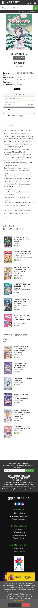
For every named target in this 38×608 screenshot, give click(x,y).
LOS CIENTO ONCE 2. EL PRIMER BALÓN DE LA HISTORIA (22, 301)
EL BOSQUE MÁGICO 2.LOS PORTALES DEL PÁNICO (22, 240)
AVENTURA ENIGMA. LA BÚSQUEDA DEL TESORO (22, 286)
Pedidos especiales (19, 551)
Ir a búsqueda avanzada (27, 12)
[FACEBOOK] (15, 504)
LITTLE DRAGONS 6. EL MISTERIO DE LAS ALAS (22, 253)
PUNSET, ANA (19, 58)
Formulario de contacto (19, 519)
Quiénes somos (19, 548)
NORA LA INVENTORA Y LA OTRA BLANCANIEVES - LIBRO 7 (22, 318)
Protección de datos (19, 538)
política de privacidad (25, 489)
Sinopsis (9, 125)
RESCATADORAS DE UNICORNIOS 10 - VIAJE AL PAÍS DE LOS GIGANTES (22, 271)
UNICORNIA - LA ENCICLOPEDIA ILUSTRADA (20, 365)
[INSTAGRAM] (22, 504)
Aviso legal (19, 529)
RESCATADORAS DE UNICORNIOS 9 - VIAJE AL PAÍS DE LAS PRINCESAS (22, 413)
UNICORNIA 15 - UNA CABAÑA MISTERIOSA (22, 428)
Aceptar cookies (14, 605)
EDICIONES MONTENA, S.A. (18, 74)
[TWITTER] (19, 504)
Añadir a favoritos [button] (17, 110)
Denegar (25, 605)
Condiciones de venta (19, 535)
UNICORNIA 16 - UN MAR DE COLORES (23, 379)
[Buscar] (35, 7)
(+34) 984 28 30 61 (19, 513)
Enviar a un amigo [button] (16, 116)
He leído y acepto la (18, 489)
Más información (19, 601)
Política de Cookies (19, 532)
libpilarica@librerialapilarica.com (19, 516)
